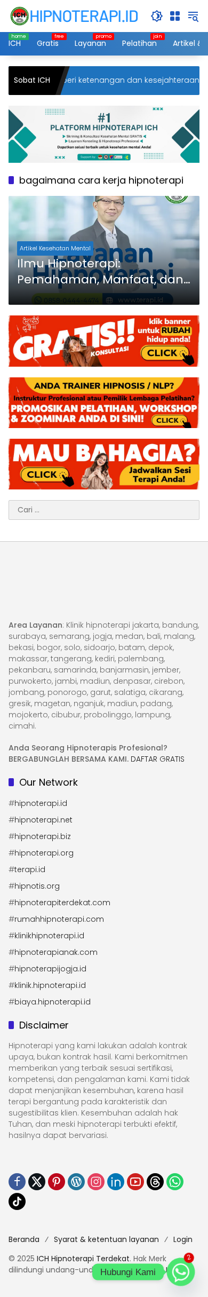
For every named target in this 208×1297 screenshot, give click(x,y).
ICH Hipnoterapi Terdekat (83, 1258)
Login (183, 1239)
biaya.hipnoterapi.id (52, 1002)
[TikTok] (17, 1201)
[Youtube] (135, 1181)
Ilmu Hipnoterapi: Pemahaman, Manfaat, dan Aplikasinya (100, 272)
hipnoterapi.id (40, 803)
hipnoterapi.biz (42, 836)
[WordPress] (76, 1181)
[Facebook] (17, 1181)
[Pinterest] (56, 1181)
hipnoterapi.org (44, 853)
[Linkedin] (115, 1181)
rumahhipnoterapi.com (59, 919)
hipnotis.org (37, 886)
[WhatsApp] (174, 1181)
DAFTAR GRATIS (158, 759)
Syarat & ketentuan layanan (106, 1239)
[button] (156, 16)
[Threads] (155, 1181)
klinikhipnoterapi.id (49, 935)
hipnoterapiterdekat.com (62, 902)
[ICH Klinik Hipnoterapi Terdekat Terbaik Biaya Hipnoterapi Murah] (74, 15)
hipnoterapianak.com (56, 952)
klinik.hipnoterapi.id (50, 985)
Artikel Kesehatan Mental (55, 248)
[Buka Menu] (175, 16)
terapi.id (29, 869)
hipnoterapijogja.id (50, 968)
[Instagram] (96, 1181)
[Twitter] (36, 1181)
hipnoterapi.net (43, 819)
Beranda (24, 1239)
